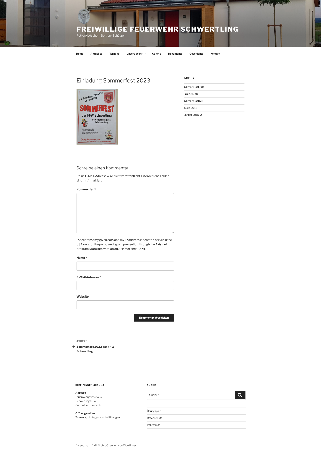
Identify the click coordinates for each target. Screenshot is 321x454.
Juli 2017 (189, 93)
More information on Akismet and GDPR (117, 249)
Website (83, 296)
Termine (114, 53)
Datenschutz (154, 417)
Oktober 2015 (192, 100)
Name (82, 258)
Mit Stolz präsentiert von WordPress (115, 445)
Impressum (153, 424)
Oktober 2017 (192, 86)
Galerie (156, 53)
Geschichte (196, 53)
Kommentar (86, 189)
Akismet (161, 244)
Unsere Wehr (134, 53)
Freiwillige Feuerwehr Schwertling (158, 29)
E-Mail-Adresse (89, 277)
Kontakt (215, 53)
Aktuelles (96, 53)
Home (79, 53)
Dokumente (175, 53)
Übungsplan (154, 411)
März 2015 (190, 107)
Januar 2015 (191, 114)
